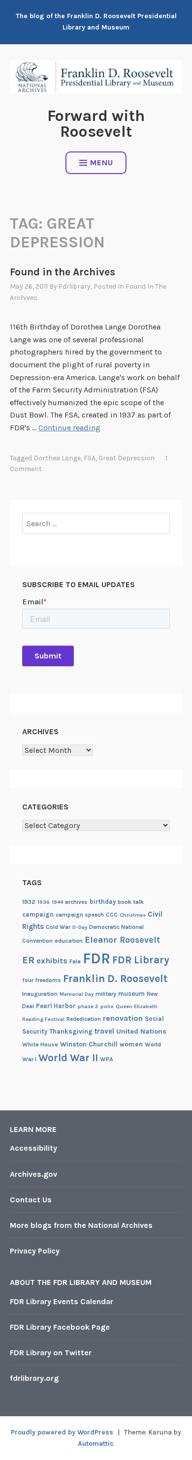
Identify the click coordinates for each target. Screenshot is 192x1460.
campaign (38, 914)
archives (76, 901)
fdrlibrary (75, 286)
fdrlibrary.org (34, 1378)
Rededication (83, 1018)
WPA (106, 1059)
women (131, 1044)
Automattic (96, 1443)
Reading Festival (43, 1019)
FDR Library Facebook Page (60, 1327)
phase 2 (88, 1006)
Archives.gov (33, 1174)
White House (40, 1044)
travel (104, 1031)
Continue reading (69, 427)
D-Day (79, 927)
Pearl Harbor (56, 1006)
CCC (112, 914)
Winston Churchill (89, 1044)
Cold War (58, 927)
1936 (43, 902)
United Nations (141, 1031)
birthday (103, 901)
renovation (123, 1018)
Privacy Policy (35, 1250)
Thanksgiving (71, 1031)
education (69, 940)
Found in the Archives (62, 272)
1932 (28, 901)
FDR (96, 958)
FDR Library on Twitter (51, 1352)
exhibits (51, 960)
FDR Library (140, 959)
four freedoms (41, 980)
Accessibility (33, 1148)
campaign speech (80, 914)
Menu (101, 162)
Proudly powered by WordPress (62, 1432)
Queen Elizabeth (137, 1006)
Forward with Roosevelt (96, 124)
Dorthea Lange (57, 458)
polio (107, 1006)
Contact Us (31, 1199)
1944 (57, 902)
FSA (90, 458)
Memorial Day (77, 994)
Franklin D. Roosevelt (115, 978)
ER (28, 960)
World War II (68, 1058)
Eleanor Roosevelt (122, 940)
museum (131, 993)
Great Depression (126, 458)
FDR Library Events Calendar (61, 1301)
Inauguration (40, 993)
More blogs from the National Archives (81, 1225)
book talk (131, 901)
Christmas (133, 915)
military (106, 993)
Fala (75, 961)
